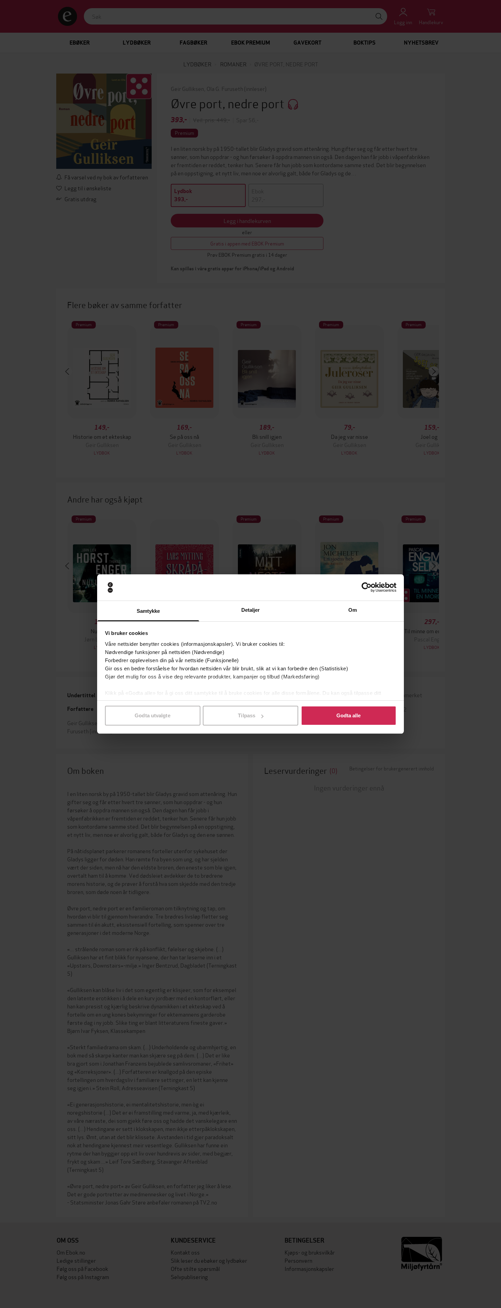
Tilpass (246, 715)
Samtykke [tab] (148, 611)
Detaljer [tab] (250, 610)
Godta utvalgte (152, 715)
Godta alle (348, 715)
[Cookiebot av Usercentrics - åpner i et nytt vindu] (366, 588)
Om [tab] (352, 610)
